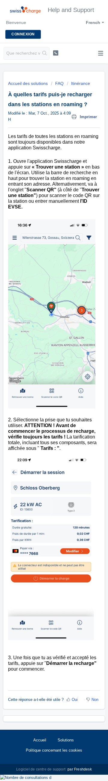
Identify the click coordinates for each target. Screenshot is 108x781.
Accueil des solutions (28, 83)
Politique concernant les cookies (54, 750)
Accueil (39, 740)
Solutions (66, 740)
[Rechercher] (44, 53)
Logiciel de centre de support (41, 769)
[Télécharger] (43, 395)
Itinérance (80, 83)
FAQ (59, 83)
